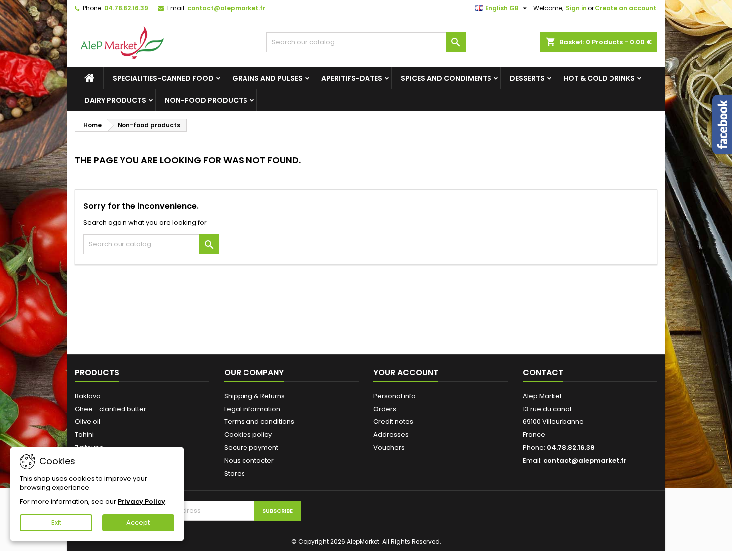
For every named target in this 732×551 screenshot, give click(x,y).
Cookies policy (248, 434)
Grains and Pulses (267, 78)
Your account (405, 372)
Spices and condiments (446, 78)
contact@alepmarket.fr (226, 8)
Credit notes (393, 421)
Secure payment (251, 447)
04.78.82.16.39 (126, 8)
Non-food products (206, 100)
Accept (138, 522)
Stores (234, 473)
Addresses (391, 434)
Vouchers (389, 447)
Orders (384, 408)
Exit (56, 522)
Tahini (84, 434)
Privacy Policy (141, 501)
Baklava (88, 396)
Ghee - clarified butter (110, 408)
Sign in (576, 8)
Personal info (394, 396)
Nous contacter (249, 460)
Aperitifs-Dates (351, 78)
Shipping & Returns (254, 396)
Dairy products (115, 100)
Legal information (252, 408)
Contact (543, 372)
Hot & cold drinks (599, 78)
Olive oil (87, 421)
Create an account (625, 8)
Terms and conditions (259, 421)
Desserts (527, 78)
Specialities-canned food (163, 78)
